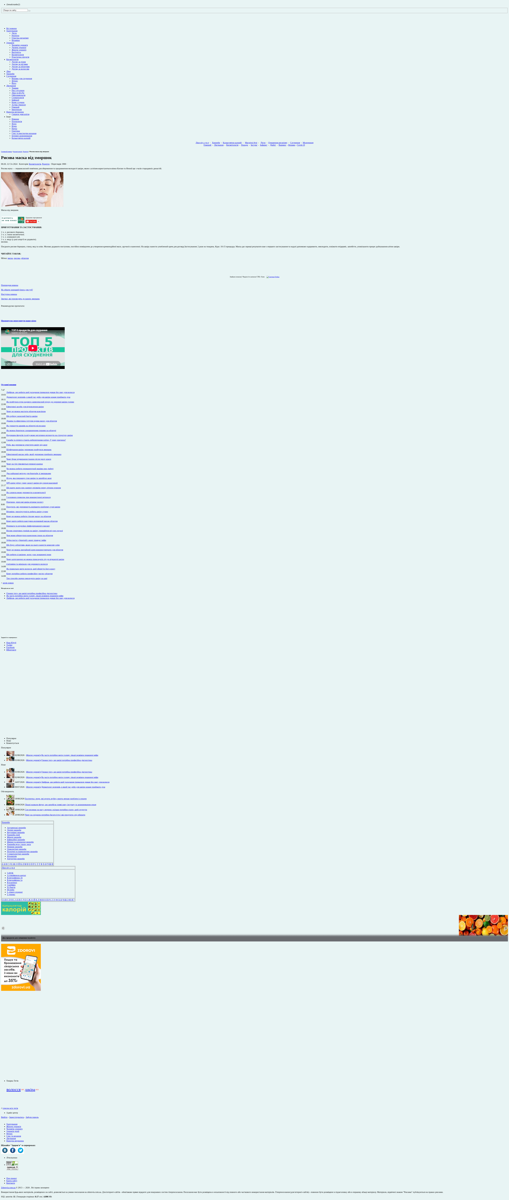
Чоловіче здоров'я (20, 45)
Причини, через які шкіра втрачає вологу (24, 502)
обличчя (25, 258)
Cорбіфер (11, 885)
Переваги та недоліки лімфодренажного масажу (28, 526)
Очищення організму (277, 143)
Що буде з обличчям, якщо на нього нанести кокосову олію (33, 545)
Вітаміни (16, 40)
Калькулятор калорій (21, 138)
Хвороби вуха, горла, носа (19, 844)
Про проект (11, 1178)
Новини (15, 119)
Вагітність (16, 52)
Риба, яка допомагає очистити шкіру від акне (26, 445)
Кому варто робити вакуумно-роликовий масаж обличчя (32, 521)
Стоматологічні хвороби (18, 854)
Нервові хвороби (14, 847)
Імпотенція (17, 109)
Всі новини (11, 28)
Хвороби (10, 74)
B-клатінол (12, 882)
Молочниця (308, 143)
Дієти (14, 33)
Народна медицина (15, 112)
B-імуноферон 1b (15, 878)
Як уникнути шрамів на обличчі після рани (26, 426)
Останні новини (8, 385)
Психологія (17, 121)
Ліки (8, 71)
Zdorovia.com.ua (8, 1187)
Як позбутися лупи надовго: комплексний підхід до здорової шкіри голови (40, 402)
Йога (14, 83)
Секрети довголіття (20, 114)
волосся (13, 1089)
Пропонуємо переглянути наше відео (18, 321)
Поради (244, 145)
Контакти (10, 1183)
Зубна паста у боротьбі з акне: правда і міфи (26, 540)
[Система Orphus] (272, 277)
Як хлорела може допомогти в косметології (26, 492)
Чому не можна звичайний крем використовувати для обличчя (34, 550)
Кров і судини (18, 102)
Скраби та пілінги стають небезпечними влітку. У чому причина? (36, 440)
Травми (15, 88)
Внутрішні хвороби (16, 832)
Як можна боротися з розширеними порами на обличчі (31, 430)
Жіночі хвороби (14, 837)
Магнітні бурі (251, 143)
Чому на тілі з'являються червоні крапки (24, 464)
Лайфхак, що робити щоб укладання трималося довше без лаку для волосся (40, 392)
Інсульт (254, 145)
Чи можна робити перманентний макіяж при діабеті (29, 469)
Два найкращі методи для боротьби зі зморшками (28, 473)
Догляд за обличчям (21, 66)
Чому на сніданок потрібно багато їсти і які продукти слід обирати (55, 815)
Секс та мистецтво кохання (24, 133)
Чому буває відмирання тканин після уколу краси (28, 459)
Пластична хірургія (20, 57)
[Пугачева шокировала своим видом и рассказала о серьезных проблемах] (254, 925)
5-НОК (10, 873)
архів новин (8, 583)
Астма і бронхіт (19, 105)
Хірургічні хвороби (16, 859)
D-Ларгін (11, 887)
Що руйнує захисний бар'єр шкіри (22, 416)
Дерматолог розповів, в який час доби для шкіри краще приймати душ (38, 397)
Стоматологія (18, 97)
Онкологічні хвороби (16, 849)
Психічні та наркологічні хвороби (22, 851)
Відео (14, 126)
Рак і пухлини (18, 90)
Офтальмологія (18, 95)
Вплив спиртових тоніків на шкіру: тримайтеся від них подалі (34, 531)
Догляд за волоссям (20, 69)
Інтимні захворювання (22, 136)
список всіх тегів (10, 1108)
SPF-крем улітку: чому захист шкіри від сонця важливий (32, 483)
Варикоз (282, 145)
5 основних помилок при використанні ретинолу (28, 497)
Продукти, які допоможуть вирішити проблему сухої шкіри (33, 507)
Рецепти (15, 35)
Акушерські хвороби (16, 828)
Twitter (9, 645)
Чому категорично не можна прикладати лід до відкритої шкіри (35, 559)
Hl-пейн (10, 890)
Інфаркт (263, 145)
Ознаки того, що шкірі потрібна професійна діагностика (31, 593)
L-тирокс (11, 894)
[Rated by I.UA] (12, 1165)
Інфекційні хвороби (16, 839)
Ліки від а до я (202, 143)
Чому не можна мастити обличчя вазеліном (26, 411)
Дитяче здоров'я (19, 47)
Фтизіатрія (12, 856)
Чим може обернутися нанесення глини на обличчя (29, 535)
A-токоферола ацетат (16, 875)
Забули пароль (32, 1117)
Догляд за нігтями (20, 64)
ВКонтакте (11, 650)
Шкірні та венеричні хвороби (20, 842)
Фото (14, 124)
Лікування (11, 86)
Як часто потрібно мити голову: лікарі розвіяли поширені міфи (34, 596)
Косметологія (18, 55)
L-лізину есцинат (15, 892)
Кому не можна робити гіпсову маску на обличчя (28, 516)
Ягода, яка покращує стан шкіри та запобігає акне (29, 478)
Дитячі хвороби (14, 830)
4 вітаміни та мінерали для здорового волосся (27, 564)
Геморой (15, 107)
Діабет (273, 145)
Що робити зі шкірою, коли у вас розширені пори (28, 554)
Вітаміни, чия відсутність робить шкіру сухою (27, 511)
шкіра (30, 1089)
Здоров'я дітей (12, 1131)
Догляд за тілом (19, 62)
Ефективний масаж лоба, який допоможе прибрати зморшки (33, 454)
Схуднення (11, 76)
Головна (3, 151)
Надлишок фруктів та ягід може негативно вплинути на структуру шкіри (39, 435)
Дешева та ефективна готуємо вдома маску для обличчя (31, 421)
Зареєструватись (16, 1117)
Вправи (291, 145)
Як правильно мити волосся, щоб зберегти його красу (30, 569)
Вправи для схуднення (22, 78)
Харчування (11, 31)
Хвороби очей (13, 835)
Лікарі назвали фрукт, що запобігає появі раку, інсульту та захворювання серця (60, 804)
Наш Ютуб (11, 643)
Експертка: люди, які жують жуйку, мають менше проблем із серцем (56, 799)
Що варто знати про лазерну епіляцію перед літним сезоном (33, 488)
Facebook (10, 647)
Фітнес (15, 81)
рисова (17, 258)
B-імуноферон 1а (14, 880)
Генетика (16, 131)
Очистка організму (20, 38)
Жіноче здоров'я (19, 50)
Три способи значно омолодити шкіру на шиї (26, 578)
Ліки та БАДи (18, 93)
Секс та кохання (13, 1136)
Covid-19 (301, 145)
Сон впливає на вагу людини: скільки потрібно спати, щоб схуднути (56, 810)
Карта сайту (11, 1181)
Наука (14, 128)
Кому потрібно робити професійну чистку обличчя (29, 574)
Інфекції (15, 100)
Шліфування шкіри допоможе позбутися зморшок (28, 449)
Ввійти (4, 1117)
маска (10, 258)
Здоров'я (10, 43)
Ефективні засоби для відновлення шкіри (25, 407)
